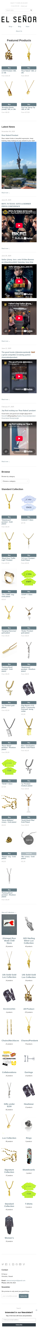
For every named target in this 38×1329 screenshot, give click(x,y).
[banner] (19, 18)
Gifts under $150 (9, 1105)
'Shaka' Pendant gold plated (27, 632)
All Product (28, 1009)
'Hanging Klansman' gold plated (9, 632)
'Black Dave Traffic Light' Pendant (8, 559)
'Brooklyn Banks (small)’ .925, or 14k (9, 108)
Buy (9, 68)
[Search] (31, 10)
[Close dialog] (36, 1310)
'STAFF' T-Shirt (26, 594)
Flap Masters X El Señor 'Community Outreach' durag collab (28, 708)
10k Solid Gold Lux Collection (9, 976)
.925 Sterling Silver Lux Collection (29, 940)
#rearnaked (5, 418)
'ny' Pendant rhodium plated (26, 785)
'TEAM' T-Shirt (7, 784)
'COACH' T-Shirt (27, 520)
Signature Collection (9, 1171)
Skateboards (29, 1170)
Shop (11, 26)
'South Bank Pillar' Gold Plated (28, 821)
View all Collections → (9, 912)
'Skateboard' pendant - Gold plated (7, 522)
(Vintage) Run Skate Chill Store (9, 940)
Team (27, 26)
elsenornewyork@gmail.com (15, 1280)
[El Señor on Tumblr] (10, 1264)
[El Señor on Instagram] (13, 1264)
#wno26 (4, 416)
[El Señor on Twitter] (3, 1264)
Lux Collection (9, 1138)
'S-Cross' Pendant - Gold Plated (28, 559)
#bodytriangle (14, 418)
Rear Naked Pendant (10, 135)
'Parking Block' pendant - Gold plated (7, 669)
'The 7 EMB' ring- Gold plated (8, 595)
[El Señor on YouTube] (20, 1264)
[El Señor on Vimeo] (24, 1264)
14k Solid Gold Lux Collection (29, 976)
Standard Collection (9, 1205)
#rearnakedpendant (29, 416)
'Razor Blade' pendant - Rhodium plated (9, 747)
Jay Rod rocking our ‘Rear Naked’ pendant (19, 410)
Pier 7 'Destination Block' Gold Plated (28, 746)
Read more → (6, 193)
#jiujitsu (19, 416)
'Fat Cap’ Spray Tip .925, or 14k (28, 108)
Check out (24, 6)
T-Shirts (29, 1204)
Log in (12, 2)
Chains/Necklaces (10, 1040)
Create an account (22, 2)
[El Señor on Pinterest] (17, 1264)
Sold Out (29, 853)
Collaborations (9, 1072)
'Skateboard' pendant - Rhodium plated (28, 669)
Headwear (29, 1104)
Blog (19, 26)
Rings (29, 1138)
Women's (9, 1238)
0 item (15, 6)
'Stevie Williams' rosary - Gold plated (9, 821)
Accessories (9, 1009)
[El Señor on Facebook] (6, 1264)
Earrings (29, 1072)
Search (18, 1308)
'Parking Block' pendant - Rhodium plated (9, 895)
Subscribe (19, 1325)
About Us (19, 31)
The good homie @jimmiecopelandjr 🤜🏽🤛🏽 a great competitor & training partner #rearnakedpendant (18, 354)
